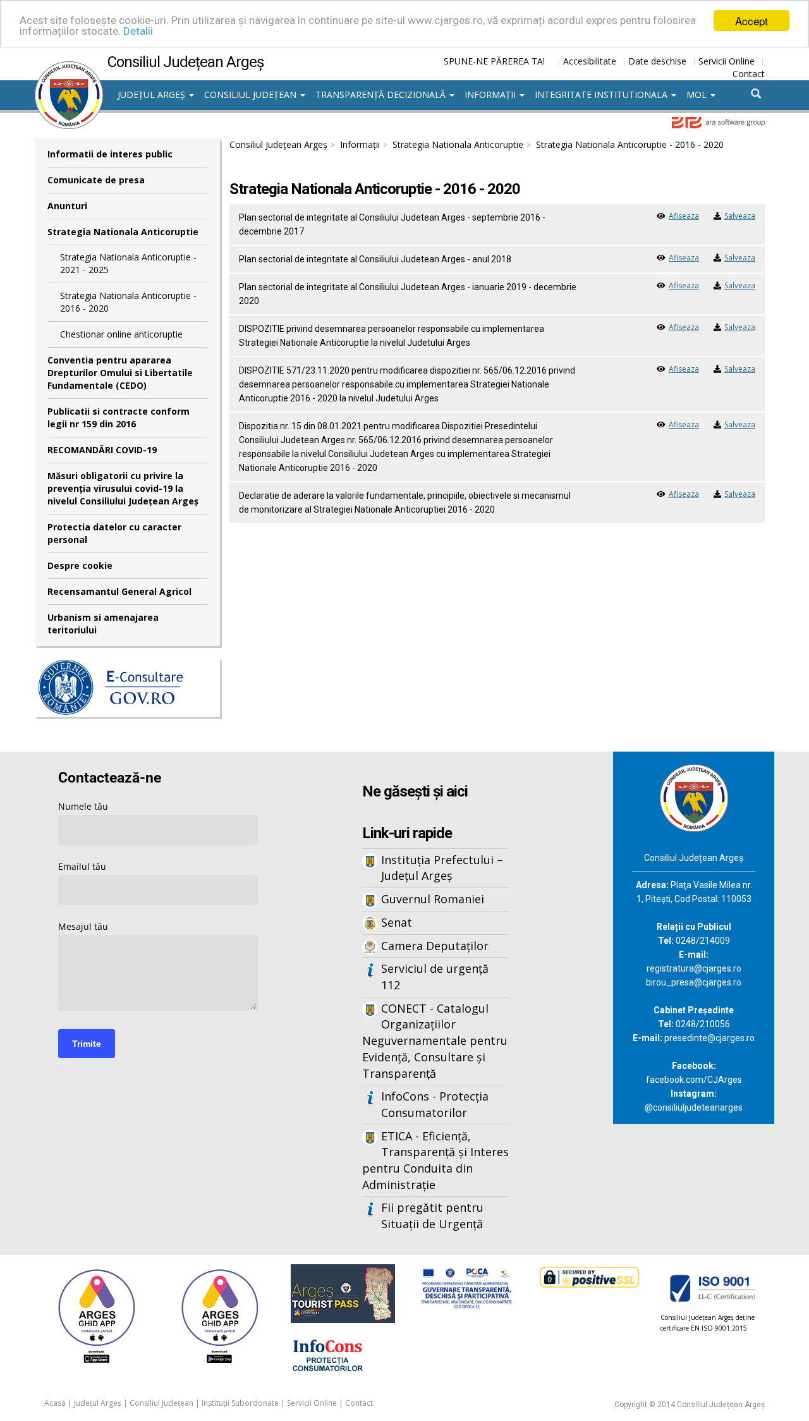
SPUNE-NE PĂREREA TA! (494, 61)
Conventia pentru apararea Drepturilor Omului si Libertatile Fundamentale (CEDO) (120, 372)
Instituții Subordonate (240, 1403)
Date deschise (657, 61)
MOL (697, 94)
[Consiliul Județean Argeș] (69, 67)
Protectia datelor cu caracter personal (114, 533)
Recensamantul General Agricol (119, 591)
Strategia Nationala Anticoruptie (122, 232)
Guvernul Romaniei (432, 898)
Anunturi (67, 206)
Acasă (55, 1403)
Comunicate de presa (96, 180)
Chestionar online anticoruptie (121, 334)
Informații (491, 94)
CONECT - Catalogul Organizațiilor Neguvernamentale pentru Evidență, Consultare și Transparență (435, 1041)
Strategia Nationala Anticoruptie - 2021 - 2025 (128, 263)
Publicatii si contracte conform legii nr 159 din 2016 (118, 417)
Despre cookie (80, 565)
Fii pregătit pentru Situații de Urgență (432, 1215)
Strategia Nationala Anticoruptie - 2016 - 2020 (128, 302)
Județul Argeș (153, 94)
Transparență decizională (381, 94)
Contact (749, 74)
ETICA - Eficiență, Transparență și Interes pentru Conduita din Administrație (435, 1160)
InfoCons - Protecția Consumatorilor (435, 1104)
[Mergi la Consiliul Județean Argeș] (694, 797)
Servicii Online (726, 61)
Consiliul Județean (251, 94)
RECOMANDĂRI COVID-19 (102, 450)
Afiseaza (684, 215)
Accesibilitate (589, 61)
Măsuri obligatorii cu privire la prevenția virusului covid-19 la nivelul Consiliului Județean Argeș (122, 488)
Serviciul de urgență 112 (435, 976)
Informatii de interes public (110, 154)
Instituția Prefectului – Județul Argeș (442, 868)
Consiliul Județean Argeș (278, 144)
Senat (396, 922)
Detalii (138, 31)
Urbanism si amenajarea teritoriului (103, 623)
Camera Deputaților (435, 945)
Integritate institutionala (602, 94)
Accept (751, 20)
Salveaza (739, 215)
